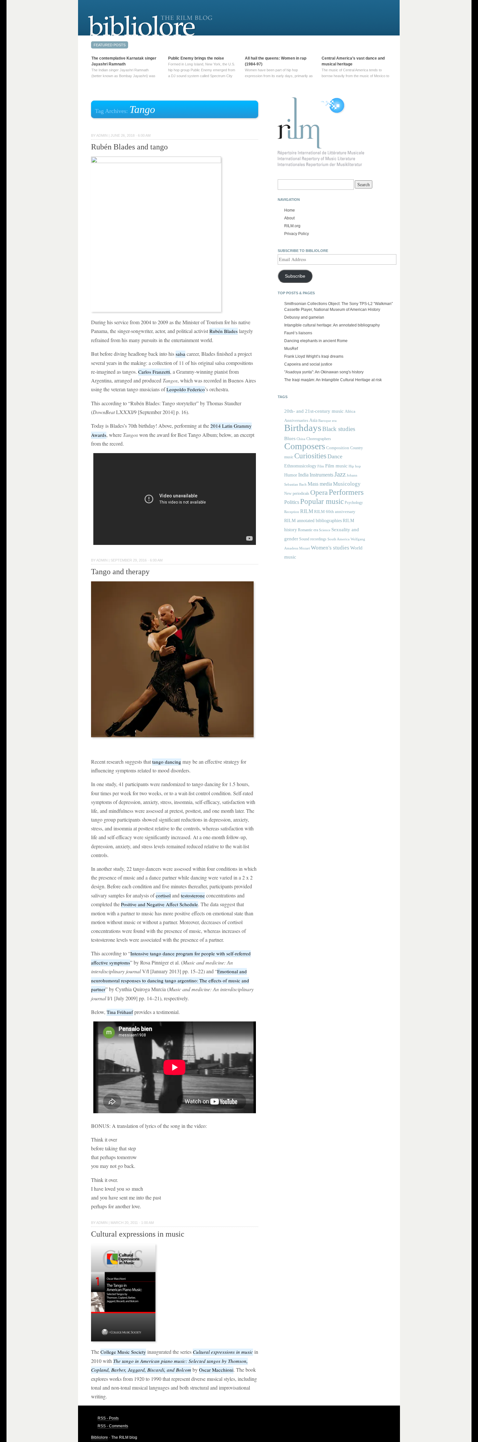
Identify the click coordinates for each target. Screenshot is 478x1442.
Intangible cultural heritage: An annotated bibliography (332, 325)
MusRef (291, 348)
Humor (290, 475)
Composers (304, 446)
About (289, 218)
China (301, 439)
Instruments (321, 475)
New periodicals (296, 493)
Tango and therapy (120, 571)
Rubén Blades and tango (129, 147)
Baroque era (327, 421)
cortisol (163, 895)
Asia (313, 420)
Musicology (347, 484)
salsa (180, 354)
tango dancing (166, 761)
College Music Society (123, 1352)
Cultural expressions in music (137, 1234)
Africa (350, 411)
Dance (334, 456)
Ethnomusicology (300, 466)
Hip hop (355, 466)
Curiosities (310, 456)
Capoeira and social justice (308, 364)
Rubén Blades (223, 331)
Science (324, 530)
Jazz (340, 474)
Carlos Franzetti (154, 371)
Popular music (322, 501)
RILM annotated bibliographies (313, 520)
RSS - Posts (108, 1418)
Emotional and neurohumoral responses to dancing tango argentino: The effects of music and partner (170, 980)
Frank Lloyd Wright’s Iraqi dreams (313, 356)
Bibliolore (99, 1437)
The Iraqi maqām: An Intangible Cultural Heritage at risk (333, 380)
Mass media (320, 484)
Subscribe (295, 276)
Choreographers (318, 439)
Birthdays (302, 428)
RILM (306, 511)
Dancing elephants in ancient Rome (316, 341)
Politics (291, 502)
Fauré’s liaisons (298, 333)
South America (338, 539)
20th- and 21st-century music (314, 411)
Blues (290, 438)
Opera (319, 492)
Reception (291, 512)
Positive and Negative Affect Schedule (159, 904)
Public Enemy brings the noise (196, 58)
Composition (337, 447)
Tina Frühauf (120, 1012)
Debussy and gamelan (304, 317)
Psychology (354, 503)
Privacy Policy (296, 233)
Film (320, 466)
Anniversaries (296, 420)
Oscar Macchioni (216, 1369)
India (303, 475)
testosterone (193, 895)
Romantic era (308, 530)
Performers (346, 492)
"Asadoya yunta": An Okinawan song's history (324, 372)
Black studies (338, 428)
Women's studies (330, 548)
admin (102, 135)
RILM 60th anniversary (334, 511)
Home (289, 210)
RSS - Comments (113, 1426)
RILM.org (292, 226)
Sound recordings (312, 539)
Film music (336, 465)
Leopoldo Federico (185, 389)
